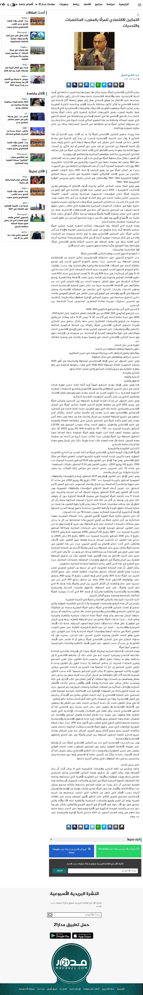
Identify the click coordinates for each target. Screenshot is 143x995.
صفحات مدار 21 (47, 4)
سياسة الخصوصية (26, 989)
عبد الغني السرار (130, 75)
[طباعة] (115, 84)
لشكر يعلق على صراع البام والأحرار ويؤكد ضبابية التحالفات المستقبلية (17, 38)
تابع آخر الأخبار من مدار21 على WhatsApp (117, 849)
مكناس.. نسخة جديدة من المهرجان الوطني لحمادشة (17, 132)
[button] (139, 5)
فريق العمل (52, 989)
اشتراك (59, 871)
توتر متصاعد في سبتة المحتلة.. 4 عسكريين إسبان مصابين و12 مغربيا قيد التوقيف (16, 55)
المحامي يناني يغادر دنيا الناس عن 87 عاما (18, 237)
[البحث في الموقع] (8, 4)
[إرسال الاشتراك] (50, 915)
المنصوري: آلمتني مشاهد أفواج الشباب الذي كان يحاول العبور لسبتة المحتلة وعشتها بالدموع (16, 222)
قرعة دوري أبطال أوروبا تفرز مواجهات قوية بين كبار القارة (16, 69)
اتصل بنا (63, 989)
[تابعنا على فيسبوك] (4, 5)
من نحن (40, 989)
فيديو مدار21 (22, 33)
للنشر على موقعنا (91, 989)
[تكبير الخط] (74, 84)
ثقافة (24, 128)
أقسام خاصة (26, 4)
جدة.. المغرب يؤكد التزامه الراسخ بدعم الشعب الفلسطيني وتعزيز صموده (17, 24)
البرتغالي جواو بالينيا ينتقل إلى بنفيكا (16, 181)
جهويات (63, 4)
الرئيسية (124, 4)
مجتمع (98, 4)
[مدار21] (71, 963)
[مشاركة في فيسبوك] (109, 84)
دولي (25, 203)
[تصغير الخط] (68, 84)
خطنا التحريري (108, 989)
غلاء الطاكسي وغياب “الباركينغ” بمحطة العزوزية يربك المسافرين (17, 160)
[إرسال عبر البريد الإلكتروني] (80, 84)
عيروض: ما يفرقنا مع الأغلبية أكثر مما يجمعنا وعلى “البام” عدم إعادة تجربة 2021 (16, 82)
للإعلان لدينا (75, 989)
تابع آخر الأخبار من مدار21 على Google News (70, 851)
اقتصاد (87, 4)
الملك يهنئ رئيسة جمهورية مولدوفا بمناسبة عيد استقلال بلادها (16, 105)
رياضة (76, 4)
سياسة (111, 4)
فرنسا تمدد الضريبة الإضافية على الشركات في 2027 (16, 207)
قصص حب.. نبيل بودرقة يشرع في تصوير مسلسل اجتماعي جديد (18, 119)
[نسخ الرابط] (121, 84)
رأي (138, 15)
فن (26, 114)
